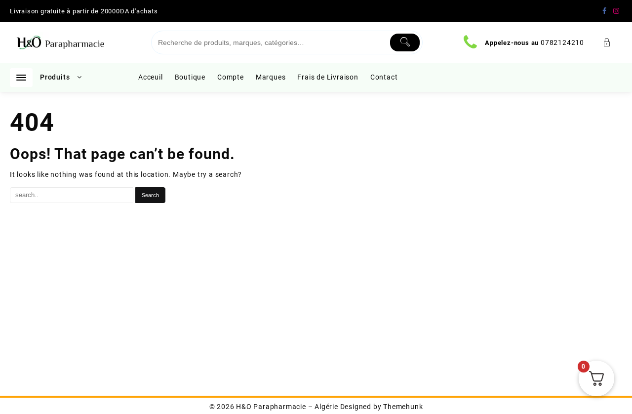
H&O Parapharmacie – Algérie (287, 407)
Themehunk (403, 407)
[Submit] (405, 42)
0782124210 (562, 42)
